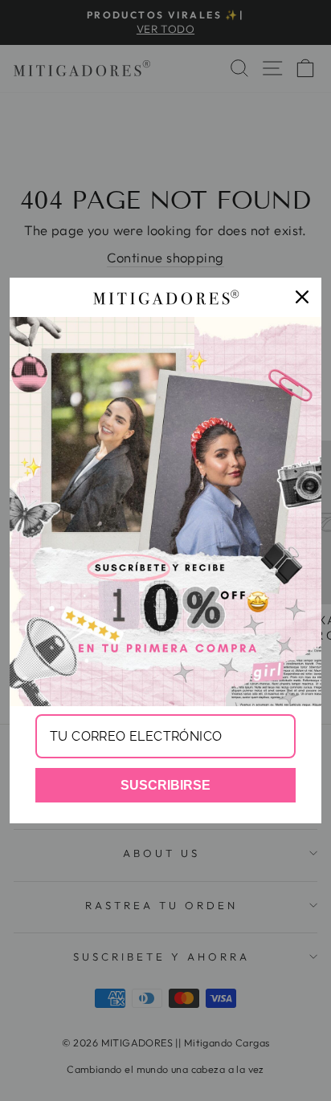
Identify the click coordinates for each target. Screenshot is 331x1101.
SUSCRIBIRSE (165, 785)
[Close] (302, 297)
